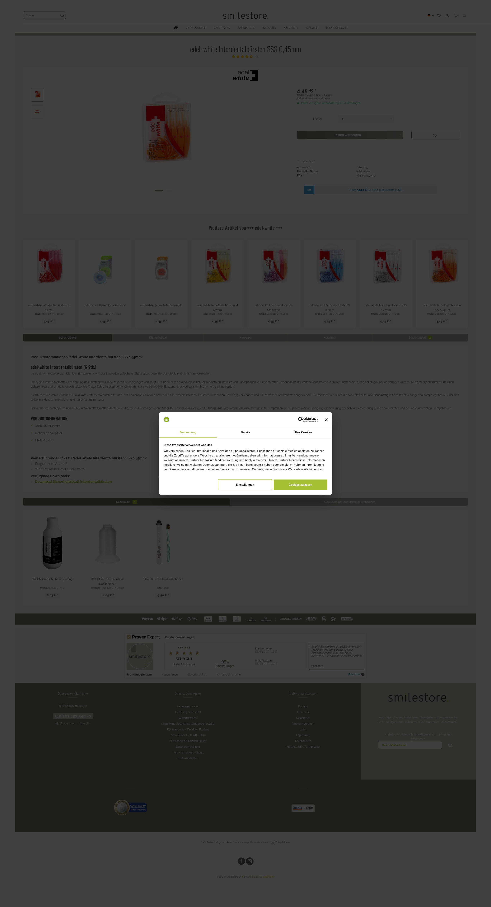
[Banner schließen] (326, 419)
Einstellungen (245, 484)
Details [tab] (245, 432)
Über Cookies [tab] (303, 432)
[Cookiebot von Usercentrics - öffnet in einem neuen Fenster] (301, 419)
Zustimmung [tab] (188, 432)
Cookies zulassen (300, 484)
